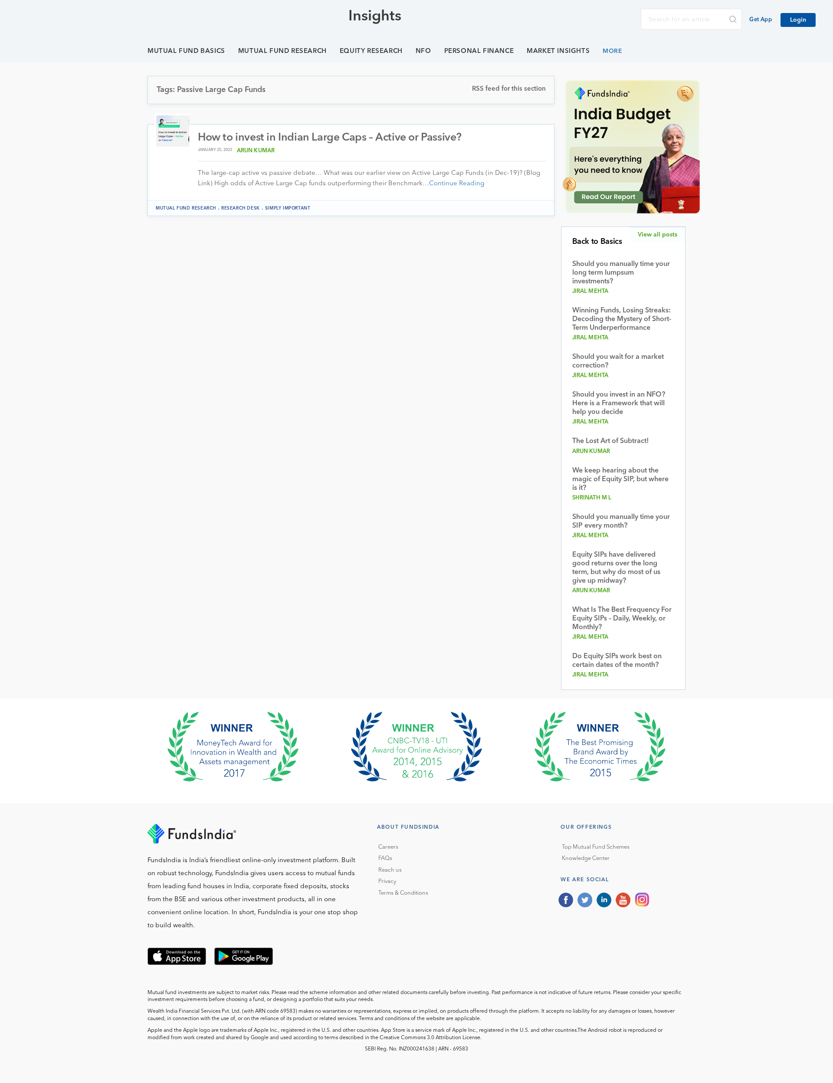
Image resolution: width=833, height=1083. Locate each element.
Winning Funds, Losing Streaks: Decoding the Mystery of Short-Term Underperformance (621, 319)
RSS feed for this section (509, 89)
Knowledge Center (586, 858)
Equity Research (371, 51)
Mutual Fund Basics (186, 51)
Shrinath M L (592, 498)
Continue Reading (456, 183)
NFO (423, 51)
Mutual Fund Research (282, 51)
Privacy (387, 881)
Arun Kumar (256, 151)
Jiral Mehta (590, 291)
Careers (388, 847)
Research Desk (240, 208)
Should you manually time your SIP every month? (621, 521)
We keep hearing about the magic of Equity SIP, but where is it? (620, 479)
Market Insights (558, 51)
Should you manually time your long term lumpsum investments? (621, 273)
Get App (760, 20)
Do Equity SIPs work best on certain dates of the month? (617, 661)
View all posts (657, 235)
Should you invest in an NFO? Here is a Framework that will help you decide (618, 403)
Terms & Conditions (403, 893)
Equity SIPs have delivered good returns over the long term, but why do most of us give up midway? (616, 567)
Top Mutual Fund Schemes (596, 847)
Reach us (390, 870)
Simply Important (288, 208)
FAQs (385, 858)
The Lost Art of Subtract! (610, 441)
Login (798, 20)
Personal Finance (479, 51)
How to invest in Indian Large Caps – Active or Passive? (330, 137)
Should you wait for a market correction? (618, 361)
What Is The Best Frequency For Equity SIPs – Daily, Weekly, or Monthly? (622, 619)
